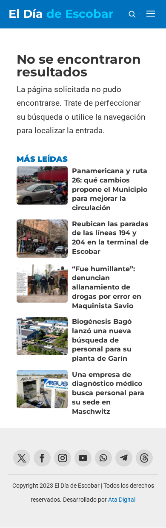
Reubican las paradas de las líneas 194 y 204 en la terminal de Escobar (110, 238)
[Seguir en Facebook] (42, 457)
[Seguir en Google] (144, 457)
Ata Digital (121, 499)
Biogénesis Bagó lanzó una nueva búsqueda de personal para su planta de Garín (102, 339)
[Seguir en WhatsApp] (103, 457)
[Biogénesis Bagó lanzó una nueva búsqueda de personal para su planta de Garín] (42, 340)
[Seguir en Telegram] (123, 457)
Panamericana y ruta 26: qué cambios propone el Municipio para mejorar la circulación (109, 189)
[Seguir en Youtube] (83, 457)
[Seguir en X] (21, 457)
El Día (61, 14)
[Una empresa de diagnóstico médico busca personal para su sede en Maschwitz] (42, 393)
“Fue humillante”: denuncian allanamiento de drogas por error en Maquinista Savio (106, 287)
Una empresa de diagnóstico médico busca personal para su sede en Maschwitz (108, 393)
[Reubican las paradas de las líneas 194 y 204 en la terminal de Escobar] (42, 238)
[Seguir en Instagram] (62, 457)
